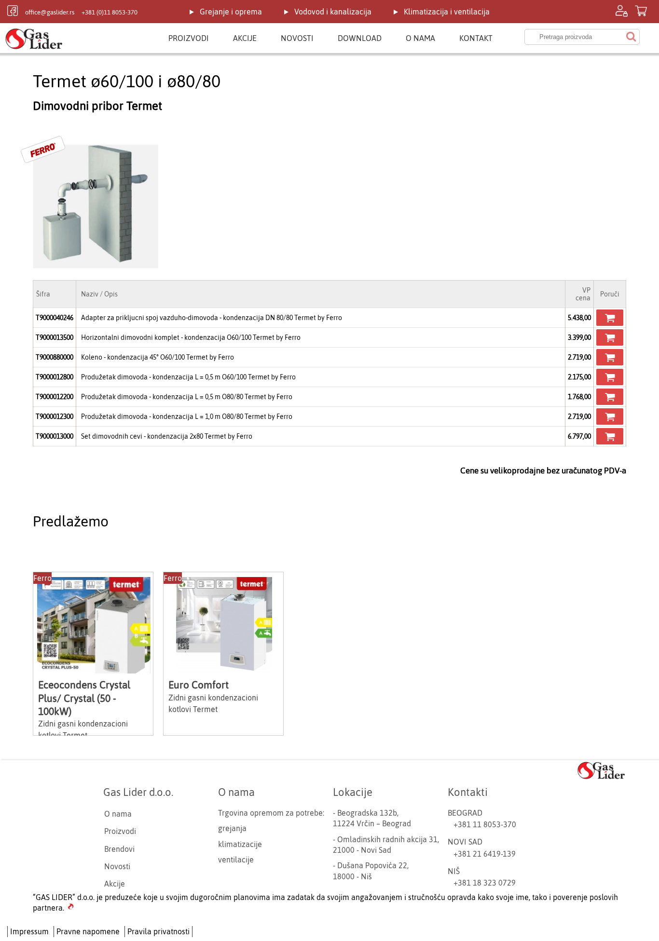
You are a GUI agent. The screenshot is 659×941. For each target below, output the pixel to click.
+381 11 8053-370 (484, 824)
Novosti (297, 38)
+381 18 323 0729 (484, 882)
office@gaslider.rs (49, 12)
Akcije (245, 38)
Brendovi (119, 849)
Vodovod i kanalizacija (332, 11)
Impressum (29, 931)
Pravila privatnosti (158, 931)
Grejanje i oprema (231, 11)
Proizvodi (188, 38)
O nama (420, 38)
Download (360, 38)
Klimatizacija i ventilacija (447, 11)
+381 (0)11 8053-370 (109, 12)
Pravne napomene (88, 931)
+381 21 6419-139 (484, 853)
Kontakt (476, 38)
